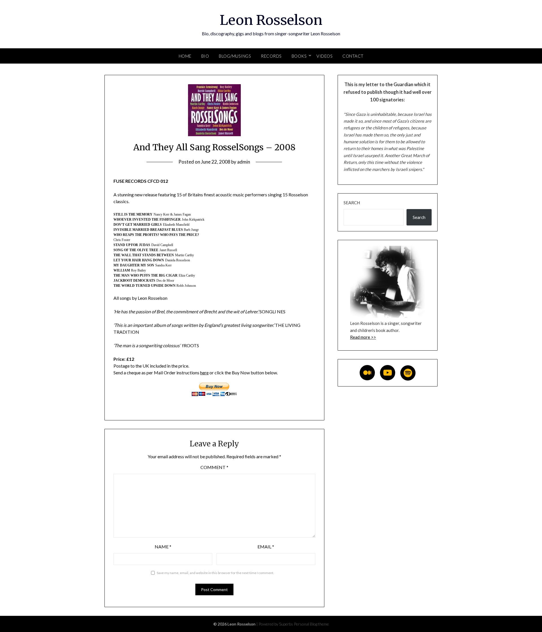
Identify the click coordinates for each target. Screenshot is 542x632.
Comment (214, 467)
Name (163, 546)
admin (243, 162)
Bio (205, 55)
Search (352, 202)
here (204, 372)
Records (271, 55)
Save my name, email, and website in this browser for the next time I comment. (215, 573)
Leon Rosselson (271, 20)
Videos (324, 55)
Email (265, 546)
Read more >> (363, 337)
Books (299, 55)
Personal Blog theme (311, 624)
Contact (353, 55)
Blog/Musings (235, 55)
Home (185, 55)
